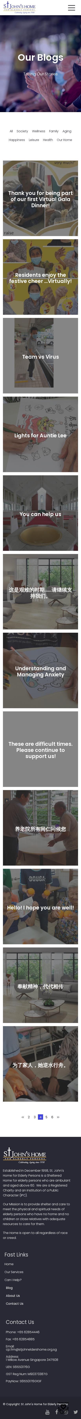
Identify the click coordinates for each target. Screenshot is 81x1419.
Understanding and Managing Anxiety (40, 671)
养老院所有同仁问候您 (40, 829)
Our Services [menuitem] (14, 1272)
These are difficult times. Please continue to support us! (40, 750)
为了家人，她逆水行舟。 (40, 1065)
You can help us (40, 514)
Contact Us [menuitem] (14, 1304)
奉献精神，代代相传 (40, 986)
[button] (71, 7)
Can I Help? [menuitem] (13, 1280)
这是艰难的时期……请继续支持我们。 (40, 592)
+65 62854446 (28, 1332)
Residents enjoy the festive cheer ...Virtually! (40, 278)
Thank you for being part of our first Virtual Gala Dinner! (40, 199)
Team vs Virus (40, 356)
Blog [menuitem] (9, 1288)
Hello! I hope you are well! (40, 907)
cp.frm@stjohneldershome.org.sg (31, 1349)
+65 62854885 (23, 1339)
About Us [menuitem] (13, 1296)
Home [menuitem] (9, 1264)
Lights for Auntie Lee (40, 435)
